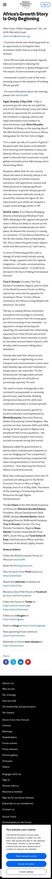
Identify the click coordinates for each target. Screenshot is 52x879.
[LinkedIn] (21, 662)
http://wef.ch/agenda (34, 625)
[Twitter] (13, 662)
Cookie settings (26, 872)
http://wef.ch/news (13, 645)
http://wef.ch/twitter (14, 605)
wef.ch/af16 (22, 95)
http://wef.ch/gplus (13, 619)
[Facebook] (6, 662)
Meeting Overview (22, 565)
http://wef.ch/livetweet (15, 609)
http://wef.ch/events (14, 635)
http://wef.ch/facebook (18, 595)
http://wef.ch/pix (12, 575)
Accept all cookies (26, 864)
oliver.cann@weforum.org (16, 36)
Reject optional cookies (26, 856)
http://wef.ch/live (12, 585)
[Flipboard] (28, 662)
